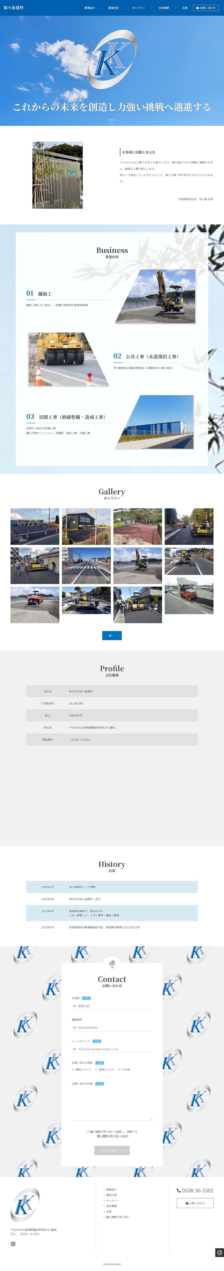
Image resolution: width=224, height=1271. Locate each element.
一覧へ (110, 635)
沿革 (108, 1211)
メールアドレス (81, 1041)
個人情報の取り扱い (118, 1217)
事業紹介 (111, 1189)
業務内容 (111, 1195)
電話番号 (77, 1019)
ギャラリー (112, 1200)
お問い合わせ (196, 1203)
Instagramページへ (13, 1244)
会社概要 (111, 1206)
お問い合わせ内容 (82, 1083)
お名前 (76, 998)
